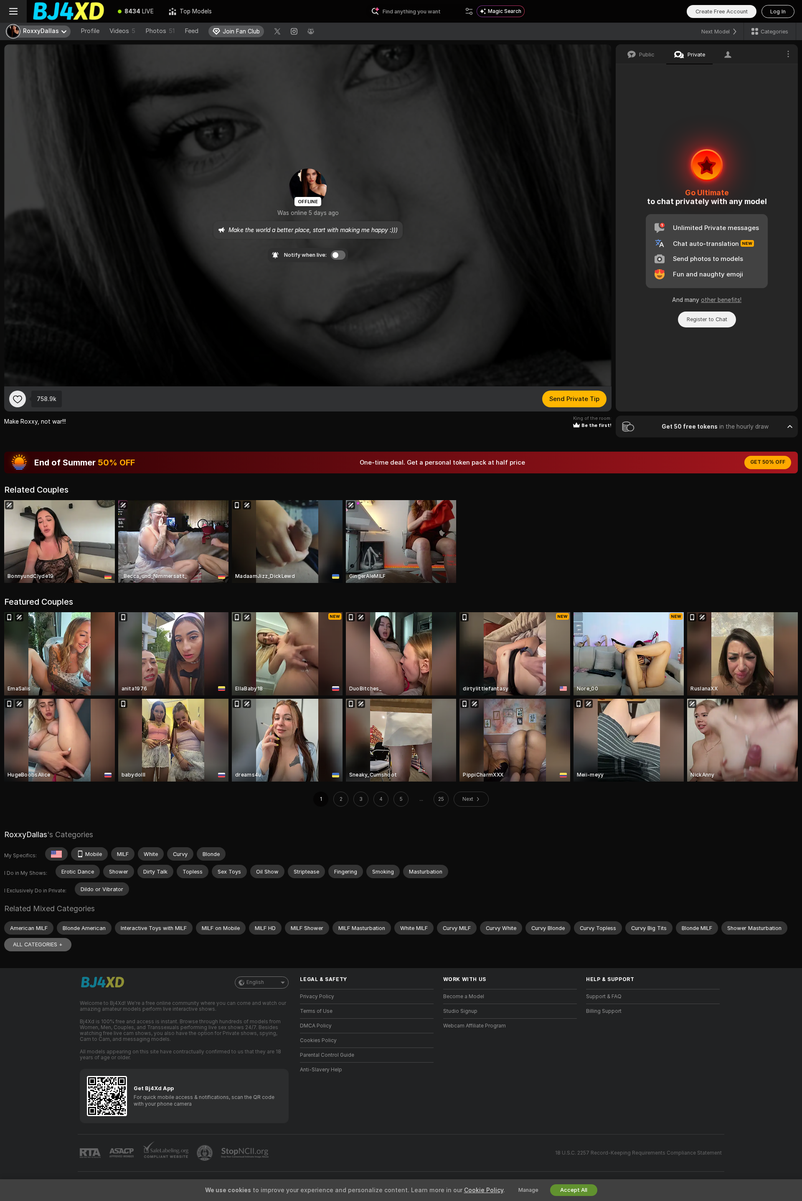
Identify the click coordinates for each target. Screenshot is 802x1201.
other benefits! (721, 299)
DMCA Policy (316, 1026)
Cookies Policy (318, 1040)
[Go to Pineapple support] (205, 1153)
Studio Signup (460, 1011)
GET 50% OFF (767, 462)
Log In (778, 11)
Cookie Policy (483, 1190)
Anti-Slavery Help (321, 1070)
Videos (122, 31)
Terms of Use (316, 1011)
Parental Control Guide (327, 1055)
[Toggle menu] (13, 11)
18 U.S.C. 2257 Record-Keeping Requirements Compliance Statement (638, 1153)
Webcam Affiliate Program (474, 1026)
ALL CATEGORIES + (38, 944)
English (255, 982)
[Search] (469, 11)
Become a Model (463, 996)
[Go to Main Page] (68, 11)
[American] (56, 854)
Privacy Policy (317, 996)
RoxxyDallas (25, 834)
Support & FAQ (604, 996)
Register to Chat (707, 319)
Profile (90, 31)
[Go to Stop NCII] (245, 1153)
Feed (191, 31)
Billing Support (604, 1011)
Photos (160, 31)
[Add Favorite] (17, 399)
